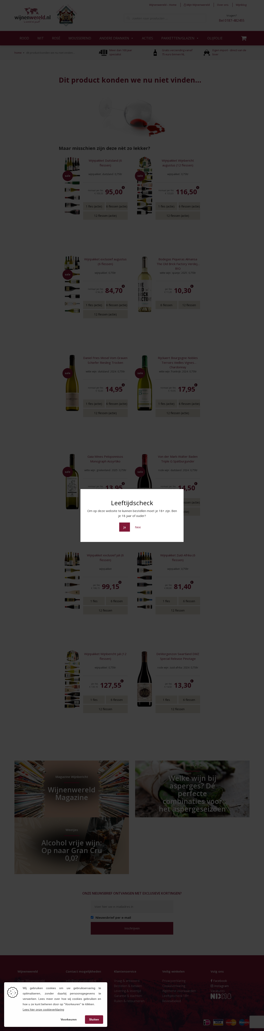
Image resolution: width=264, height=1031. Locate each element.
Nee (138, 527)
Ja (124, 527)
